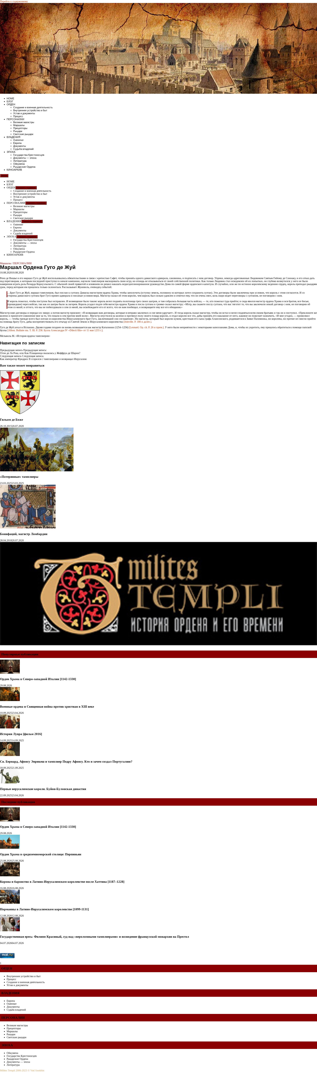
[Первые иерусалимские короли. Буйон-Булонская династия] (10, 782)
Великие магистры (23, 122)
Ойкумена (19, 163)
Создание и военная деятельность (33, 107)
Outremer (18, 140)
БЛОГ (10, 101)
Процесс (18, 116)
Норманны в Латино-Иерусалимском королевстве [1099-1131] (44, 909)
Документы (19, 146)
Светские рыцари (23, 134)
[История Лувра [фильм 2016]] (10, 727)
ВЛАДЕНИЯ (13, 137)
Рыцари (17, 131)
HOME (10, 98)
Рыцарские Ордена (24, 166)
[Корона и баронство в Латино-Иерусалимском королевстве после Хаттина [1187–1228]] (10, 875)
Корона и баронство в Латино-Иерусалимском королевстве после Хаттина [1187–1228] (62, 881)
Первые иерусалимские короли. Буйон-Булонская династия (43, 789)
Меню (4, 175)
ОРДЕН (11, 104)
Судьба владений (23, 149)
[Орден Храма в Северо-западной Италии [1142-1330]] (10, 672)
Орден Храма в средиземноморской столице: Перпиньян (40, 854)
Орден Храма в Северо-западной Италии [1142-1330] (38, 679)
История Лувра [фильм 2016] (21, 734)
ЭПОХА (11, 152)
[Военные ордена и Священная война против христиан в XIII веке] (10, 700)
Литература (19, 160)
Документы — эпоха (24, 157)
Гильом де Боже (11, 419)
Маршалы (19, 125)
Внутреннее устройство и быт (30, 110)
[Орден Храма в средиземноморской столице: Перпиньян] (10, 847)
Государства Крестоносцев (28, 154)
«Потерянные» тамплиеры (19, 476)
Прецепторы (20, 128)
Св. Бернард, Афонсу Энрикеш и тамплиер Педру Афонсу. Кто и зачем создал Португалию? (66, 761)
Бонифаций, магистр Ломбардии (23, 534)
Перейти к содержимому (14, 1)
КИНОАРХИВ (14, 169)
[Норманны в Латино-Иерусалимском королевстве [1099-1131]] (10, 902)
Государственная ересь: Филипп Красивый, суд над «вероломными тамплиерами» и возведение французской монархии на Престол (94, 936)
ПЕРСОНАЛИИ (15, 119)
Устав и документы (24, 113)
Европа (17, 143)
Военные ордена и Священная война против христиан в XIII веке (47, 706)
